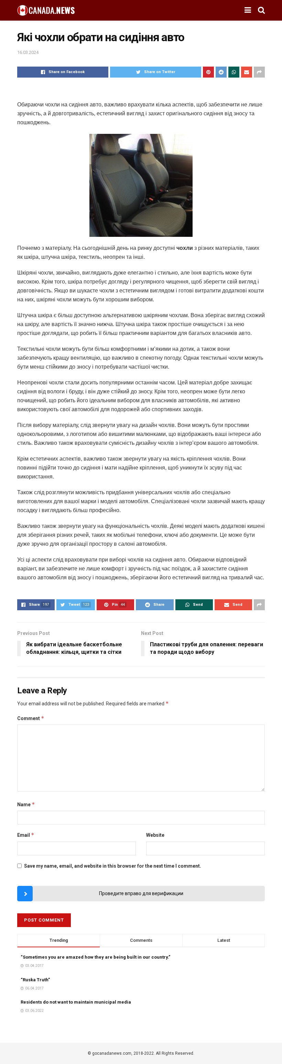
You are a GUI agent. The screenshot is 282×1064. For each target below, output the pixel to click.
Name (26, 804)
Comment (30, 718)
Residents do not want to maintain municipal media (76, 1002)
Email (25, 835)
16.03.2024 (28, 52)
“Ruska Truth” (35, 979)
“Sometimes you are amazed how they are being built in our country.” (95, 957)
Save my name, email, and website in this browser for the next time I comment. (112, 866)
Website (155, 835)
